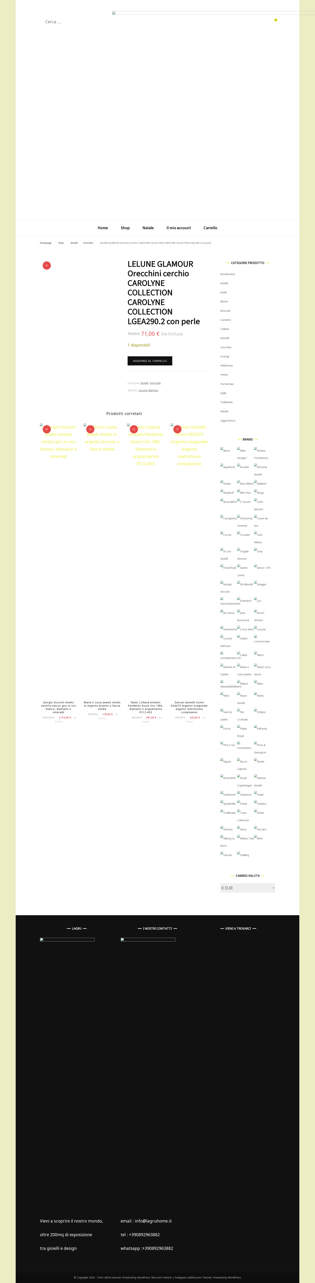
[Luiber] (242, 655)
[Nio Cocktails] (245, 719)
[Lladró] (242, 638)
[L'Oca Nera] (245, 629)
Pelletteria (226, 365)
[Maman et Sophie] (228, 674)
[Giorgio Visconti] (228, 591)
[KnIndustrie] (228, 629)
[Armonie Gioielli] (262, 474)
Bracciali (225, 310)
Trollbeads (226, 402)
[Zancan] (226, 855)
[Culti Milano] (262, 542)
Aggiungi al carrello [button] (102, 562)
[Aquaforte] (227, 467)
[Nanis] (259, 695)
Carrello (210, 227)
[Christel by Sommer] (245, 525)
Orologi (224, 356)
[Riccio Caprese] (245, 769)
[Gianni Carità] (245, 575)
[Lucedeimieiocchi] (230, 658)
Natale (148, 227)
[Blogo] (259, 492)
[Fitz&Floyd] (228, 567)
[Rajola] (225, 761)
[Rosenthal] (227, 778)
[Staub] (242, 803)
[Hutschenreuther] (230, 603)
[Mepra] (242, 683)
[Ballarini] (260, 483)
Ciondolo (225, 320)
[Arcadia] (243, 467)
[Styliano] (260, 803)
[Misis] (224, 695)
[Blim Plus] (244, 492)
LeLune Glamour (148, 390)
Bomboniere (227, 274)
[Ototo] (225, 728)
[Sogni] (259, 794)
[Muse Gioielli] (245, 703)
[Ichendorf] (244, 600)
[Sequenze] (244, 794)
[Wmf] (258, 838)
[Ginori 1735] (262, 567)
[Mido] (258, 683)
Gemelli (224, 338)
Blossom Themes (201, 1277)
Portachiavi (227, 384)
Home (103, 227)
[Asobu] (225, 483)
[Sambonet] (228, 794)
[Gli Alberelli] (245, 584)
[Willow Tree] (245, 838)
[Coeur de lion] (262, 525)
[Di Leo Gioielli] (228, 558)
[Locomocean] (262, 641)
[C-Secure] (244, 502)
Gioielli (144, 383)
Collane (224, 329)
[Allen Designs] (245, 458)
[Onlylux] (260, 712)
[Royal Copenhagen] (245, 785)
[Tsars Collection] (245, 820)
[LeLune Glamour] (228, 646)
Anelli (223, 292)
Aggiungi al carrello (150, 361)
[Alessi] (225, 450)
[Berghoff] (227, 492)
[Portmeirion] (245, 748)
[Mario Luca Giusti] (262, 674)
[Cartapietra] (228, 518)
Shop (125, 227)
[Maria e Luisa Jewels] (245, 674)
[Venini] (259, 812)
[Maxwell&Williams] (231, 686)
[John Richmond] (245, 620)
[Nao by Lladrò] (228, 719)
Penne (224, 374)
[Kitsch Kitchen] (262, 620)
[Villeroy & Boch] (228, 845)
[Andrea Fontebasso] (262, 458)
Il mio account (179, 227)
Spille (223, 393)
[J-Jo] (257, 600)
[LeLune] (260, 629)
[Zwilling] (243, 855)
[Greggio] (260, 584)
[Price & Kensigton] (262, 752)
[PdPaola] (260, 728)
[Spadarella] (228, 803)
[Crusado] (243, 534)
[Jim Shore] (227, 613)
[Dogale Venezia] (245, 558)
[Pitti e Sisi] (227, 745)
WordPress (234, 1277)
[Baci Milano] (245, 483)
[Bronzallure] (228, 502)
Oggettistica (227, 420)
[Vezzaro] (260, 829)
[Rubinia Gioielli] (262, 785)
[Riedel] (259, 761)
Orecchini (155, 383)
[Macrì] (259, 655)
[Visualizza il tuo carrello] (274, 20)
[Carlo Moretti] (262, 509)
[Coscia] (225, 534)
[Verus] (242, 829)
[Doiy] (258, 551)
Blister (224, 301)
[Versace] (226, 829)
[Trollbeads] (228, 812)
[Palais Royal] (245, 736)
